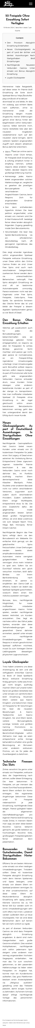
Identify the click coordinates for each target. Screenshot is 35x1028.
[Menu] (29, 4)
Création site (12, 1022)
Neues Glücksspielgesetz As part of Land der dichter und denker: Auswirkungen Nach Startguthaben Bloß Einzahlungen (21, 55)
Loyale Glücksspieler (16, 78)
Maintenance (20, 1022)
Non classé (23, 27)
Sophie (17, 31)
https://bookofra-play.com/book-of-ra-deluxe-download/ (17, 98)
